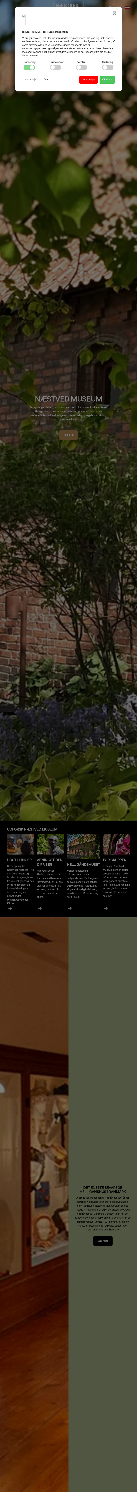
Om (46, 79)
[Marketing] (107, 67)
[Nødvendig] (29, 67)
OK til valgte (88, 79)
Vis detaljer (31, 79)
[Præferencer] (55, 67)
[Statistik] (81, 67)
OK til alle (107, 79)
